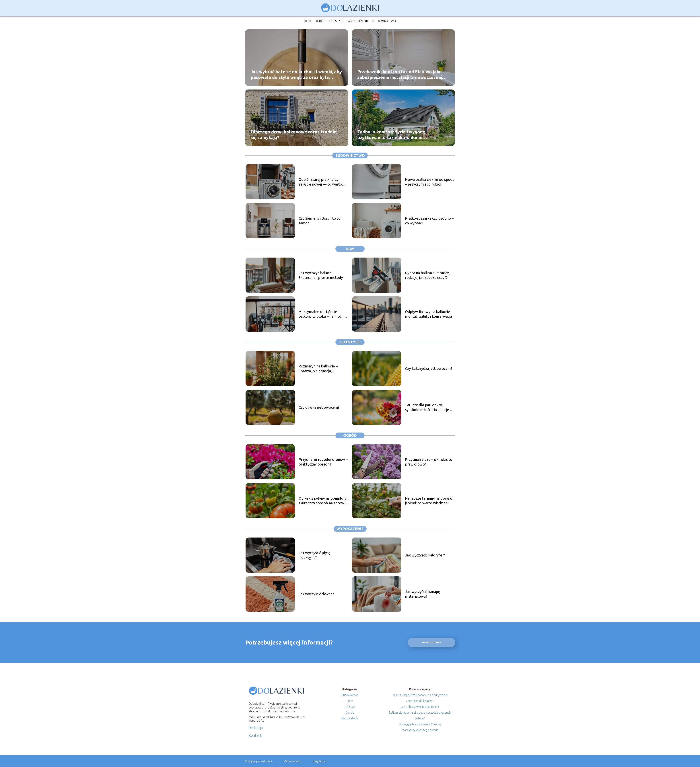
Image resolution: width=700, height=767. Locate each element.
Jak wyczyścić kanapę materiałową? (422, 593)
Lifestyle (336, 21)
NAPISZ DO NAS (431, 642)
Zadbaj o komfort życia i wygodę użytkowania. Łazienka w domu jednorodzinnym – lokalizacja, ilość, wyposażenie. (394, 134)
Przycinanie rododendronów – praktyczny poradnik (323, 461)
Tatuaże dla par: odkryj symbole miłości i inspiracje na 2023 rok (429, 407)
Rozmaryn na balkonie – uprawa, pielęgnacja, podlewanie (318, 368)
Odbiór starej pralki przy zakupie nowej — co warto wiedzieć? (320, 182)
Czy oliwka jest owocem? (319, 407)
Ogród (320, 21)
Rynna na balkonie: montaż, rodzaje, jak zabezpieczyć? (427, 275)
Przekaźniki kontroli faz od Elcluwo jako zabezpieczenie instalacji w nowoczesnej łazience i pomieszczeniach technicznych (399, 74)
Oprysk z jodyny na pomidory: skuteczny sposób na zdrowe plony (323, 500)
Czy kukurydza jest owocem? (428, 368)
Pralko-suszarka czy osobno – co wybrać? (429, 220)
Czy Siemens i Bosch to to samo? (320, 220)
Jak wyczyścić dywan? (316, 594)
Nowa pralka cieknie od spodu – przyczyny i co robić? (429, 181)
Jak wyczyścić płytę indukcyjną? (314, 555)
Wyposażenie (358, 21)
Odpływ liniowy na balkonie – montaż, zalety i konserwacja (429, 313)
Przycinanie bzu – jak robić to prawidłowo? (428, 461)
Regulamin (319, 761)
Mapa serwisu (292, 761)
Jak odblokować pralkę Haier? (420, 706)
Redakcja (256, 728)
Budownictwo (384, 21)
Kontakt (255, 735)
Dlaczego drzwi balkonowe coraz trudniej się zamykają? (294, 134)
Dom (307, 21)
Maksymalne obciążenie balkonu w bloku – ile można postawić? (322, 314)
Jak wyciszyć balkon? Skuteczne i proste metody (321, 275)
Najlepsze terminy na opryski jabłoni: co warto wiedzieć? (428, 500)
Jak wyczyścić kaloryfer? (425, 555)
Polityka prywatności (258, 761)
